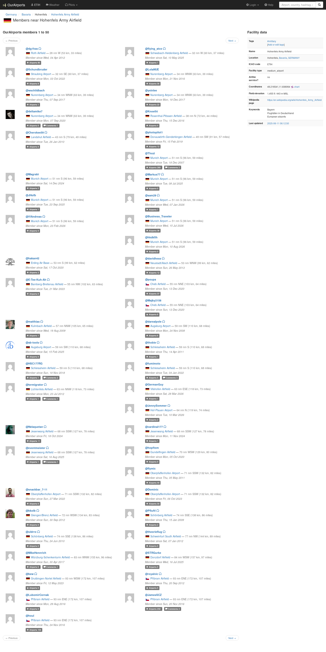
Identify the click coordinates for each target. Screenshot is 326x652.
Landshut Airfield (41, 137)
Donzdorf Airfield (160, 557)
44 (154, 482)
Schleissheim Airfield (162, 347)
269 (155, 167)
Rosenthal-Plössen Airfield (166, 116)
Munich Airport (159, 158)
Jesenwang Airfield (42, 431)
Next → (232, 40)
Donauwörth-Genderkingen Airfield (171, 137)
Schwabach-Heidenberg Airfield (169, 53)
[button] (71, 4)
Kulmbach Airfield (41, 326)
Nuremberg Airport (161, 74)
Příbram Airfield (159, 578)
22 (154, 104)
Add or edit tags (276, 44)
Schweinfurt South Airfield (165, 536)
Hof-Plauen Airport (161, 410)
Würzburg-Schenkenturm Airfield (50, 557)
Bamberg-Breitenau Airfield (47, 284)
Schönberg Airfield (161, 515)
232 (155, 608)
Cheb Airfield (158, 284)
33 (154, 503)
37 (154, 293)
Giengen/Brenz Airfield (44, 515)
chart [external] (296, 86)
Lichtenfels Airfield (42, 389)
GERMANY (294, 57)
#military (271, 41)
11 (34, 441)
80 (34, 62)
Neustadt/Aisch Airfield (163, 263)
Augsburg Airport (160, 326)
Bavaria (283, 57)
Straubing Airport (41, 74)
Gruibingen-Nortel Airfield (46, 578)
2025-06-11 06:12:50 (278, 123)
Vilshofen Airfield (160, 389)
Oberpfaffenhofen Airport (165, 473)
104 (35, 629)
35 (154, 83)
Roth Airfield (38, 53)
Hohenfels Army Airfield (65, 14)
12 (154, 146)
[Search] (319, 5)
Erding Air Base (40, 263)
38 (154, 230)
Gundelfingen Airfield (162, 452)
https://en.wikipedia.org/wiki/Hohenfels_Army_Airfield (294, 99)
